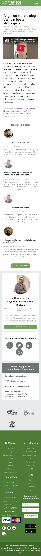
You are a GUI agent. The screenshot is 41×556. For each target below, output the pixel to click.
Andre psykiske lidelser (22, 109)
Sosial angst (26, 113)
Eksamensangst (9, 111)
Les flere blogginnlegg (20, 266)
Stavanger (31, 490)
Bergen (30, 483)
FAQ (10, 452)
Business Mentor (30, 469)
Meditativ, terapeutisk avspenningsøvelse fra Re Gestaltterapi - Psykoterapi (16, 394)
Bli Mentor (10, 482)
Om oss (10, 448)
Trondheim (31, 487)
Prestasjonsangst (15, 113)
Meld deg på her (31, 516)
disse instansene (13, 550)
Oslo (30, 480)
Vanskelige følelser (10, 116)
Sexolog (30, 459)
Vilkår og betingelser (10, 455)
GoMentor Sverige (10, 472)
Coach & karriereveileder (30, 455)
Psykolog (30, 448)
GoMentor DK (10, 469)
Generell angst (20, 111)
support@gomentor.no (10, 515)
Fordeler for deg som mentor (10, 487)
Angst (33, 109)
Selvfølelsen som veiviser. (16, 376)
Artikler (10, 459)
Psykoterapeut (30, 452)
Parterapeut (30, 462)
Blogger (10, 462)
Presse (10, 465)
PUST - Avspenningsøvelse (16, 381)
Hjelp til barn (30, 465)
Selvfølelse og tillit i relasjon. (17, 386)
